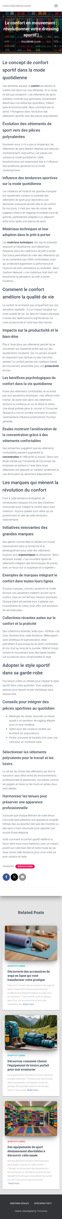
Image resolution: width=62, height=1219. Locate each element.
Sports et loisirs (25, 866)
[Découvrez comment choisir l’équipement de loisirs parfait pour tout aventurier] (31, 1032)
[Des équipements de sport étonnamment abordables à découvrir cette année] (31, 1118)
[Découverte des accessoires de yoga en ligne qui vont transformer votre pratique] (31, 942)
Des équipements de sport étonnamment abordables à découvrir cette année (26, 1151)
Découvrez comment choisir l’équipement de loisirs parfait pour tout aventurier (28, 1065)
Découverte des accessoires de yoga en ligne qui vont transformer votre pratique (28, 975)
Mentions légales (19, 1203)
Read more (28, 1004)
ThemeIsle (42, 1211)
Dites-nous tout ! (43, 1203)
